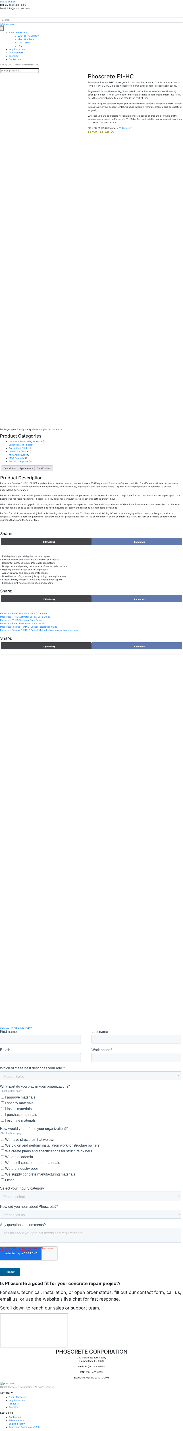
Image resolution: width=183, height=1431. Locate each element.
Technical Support (18, 461)
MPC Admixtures (18, 454)
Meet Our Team (26, 39)
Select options (10, 1014)
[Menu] (2, 28)
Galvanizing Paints (18, 448)
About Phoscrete (18, 32)
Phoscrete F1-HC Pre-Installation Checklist (23, 623)
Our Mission (24, 42)
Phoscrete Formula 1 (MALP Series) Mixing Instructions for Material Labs (39, 630)
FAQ (20, 46)
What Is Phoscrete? (28, 35)
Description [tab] (10, 468)
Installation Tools (18, 451)
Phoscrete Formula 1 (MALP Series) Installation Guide (28, 626)
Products (14, 1403)
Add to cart (17, 421)
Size (2, 413)
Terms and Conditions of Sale (24, 1427)
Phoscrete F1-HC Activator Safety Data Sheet (25, 616)
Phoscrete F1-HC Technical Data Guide (21, 620)
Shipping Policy (17, 1423)
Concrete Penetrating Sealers (25, 441)
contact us (56, 429)
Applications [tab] (26, 468)
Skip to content (8, 1)
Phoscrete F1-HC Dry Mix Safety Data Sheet (24, 613)
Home (3, 64)
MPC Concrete (14, 64)
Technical (14, 56)
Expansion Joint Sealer (21, 444)
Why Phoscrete (17, 49)
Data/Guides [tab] (44, 468)
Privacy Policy (16, 1420)
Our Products (16, 52)
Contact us (15, 59)
